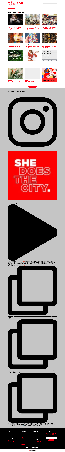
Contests (9, 442)
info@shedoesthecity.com (37, 441)
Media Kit (9, 440)
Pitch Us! (22, 443)
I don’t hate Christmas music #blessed (32, 64)
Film (21, 433)
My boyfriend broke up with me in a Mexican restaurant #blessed (49, 28)
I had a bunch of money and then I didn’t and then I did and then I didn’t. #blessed (32, 28)
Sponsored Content (11, 441)
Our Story (9, 433)
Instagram (34, 436)
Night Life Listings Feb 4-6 (30, 81)
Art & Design (22, 438)
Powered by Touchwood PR (32, 447)
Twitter (34, 433)
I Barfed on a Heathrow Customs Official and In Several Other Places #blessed (15, 28)
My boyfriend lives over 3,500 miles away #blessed (32, 47)
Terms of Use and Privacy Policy (38, 442)
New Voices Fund (10, 436)
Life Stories (10, 25)
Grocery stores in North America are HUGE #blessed (49, 47)
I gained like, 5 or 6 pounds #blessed (15, 64)
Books (22, 437)
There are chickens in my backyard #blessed (15, 82)
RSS (33, 437)
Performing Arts (23, 436)
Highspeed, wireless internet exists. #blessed (49, 64)
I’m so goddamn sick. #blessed (14, 46)
